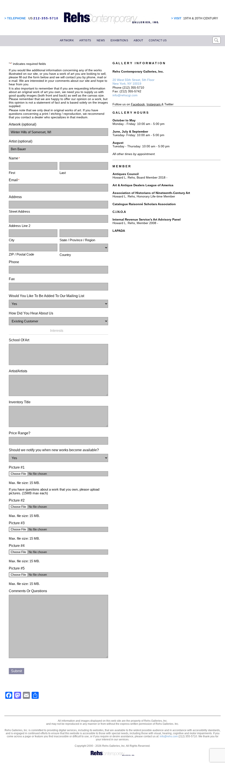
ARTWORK (67, 40)
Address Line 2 (19, 226)
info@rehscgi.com (125, 95)
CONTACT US (158, 40)
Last (63, 173)
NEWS (101, 40)
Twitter (169, 104)
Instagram (154, 104)
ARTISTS (85, 40)
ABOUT (138, 40)
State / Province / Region (77, 240)
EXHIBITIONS (119, 40)
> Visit (176, 18)
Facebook (138, 104)
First (12, 173)
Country (65, 255)
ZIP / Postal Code (21, 254)
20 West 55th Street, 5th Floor (133, 80)
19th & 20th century (200, 18)
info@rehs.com (169, 736)
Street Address (19, 211)
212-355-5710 (45, 18)
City (12, 240)
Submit (16, 671)
